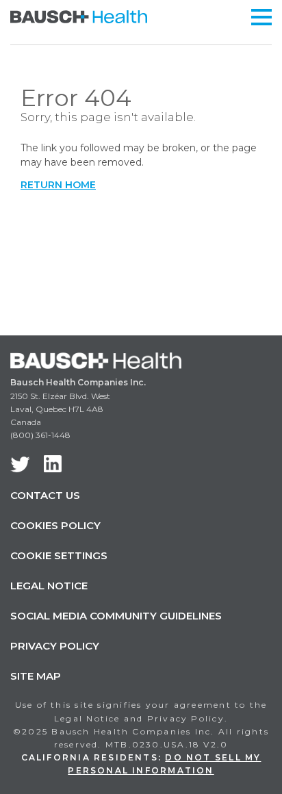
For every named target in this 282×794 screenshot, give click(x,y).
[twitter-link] (20, 464)
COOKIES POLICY (55, 525)
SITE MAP (35, 675)
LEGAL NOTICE (49, 585)
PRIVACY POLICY (54, 645)
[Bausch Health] (78, 16)
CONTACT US (45, 495)
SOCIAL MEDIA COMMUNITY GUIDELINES (116, 615)
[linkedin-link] (53, 463)
